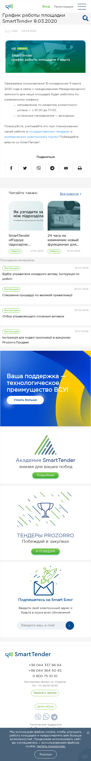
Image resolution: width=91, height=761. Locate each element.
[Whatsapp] (45, 719)
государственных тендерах (49, 131)
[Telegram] (54, 718)
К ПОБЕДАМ (45, 551)
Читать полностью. (51, 746)
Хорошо (45, 754)
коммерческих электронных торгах (31, 137)
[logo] (28, 654)
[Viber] (37, 718)
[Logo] (9, 7)
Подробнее (45, 475)
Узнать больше (25, 400)
